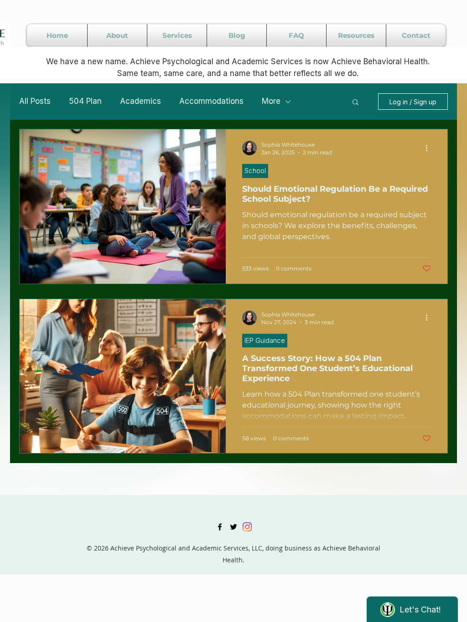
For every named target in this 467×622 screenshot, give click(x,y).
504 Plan (85, 101)
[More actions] (429, 148)
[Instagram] (247, 526)
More (271, 101)
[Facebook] (219, 526)
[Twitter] (233, 526)
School (255, 170)
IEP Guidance (264, 340)
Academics (140, 101)
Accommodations (211, 101)
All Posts (35, 101)
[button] (355, 102)
